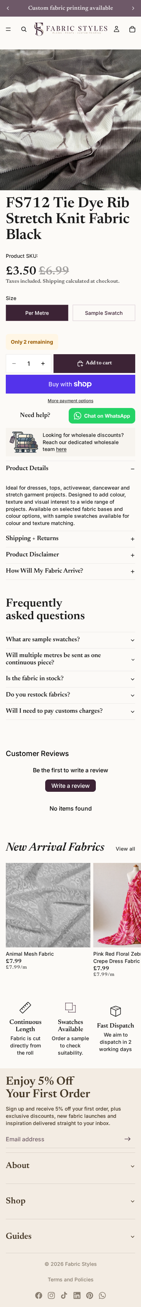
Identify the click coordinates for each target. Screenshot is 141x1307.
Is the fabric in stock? (35, 679)
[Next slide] (133, 8)
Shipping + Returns (32, 538)
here (61, 449)
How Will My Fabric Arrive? (44, 571)
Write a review (70, 785)
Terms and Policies (71, 1279)
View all (125, 849)
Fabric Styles (81, 1264)
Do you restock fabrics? (38, 695)
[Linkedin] (77, 1295)
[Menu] (8, 29)
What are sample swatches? (43, 640)
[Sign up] (127, 1139)
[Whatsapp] (102, 1295)
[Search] (24, 29)
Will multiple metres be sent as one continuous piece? (53, 659)
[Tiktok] (64, 1295)
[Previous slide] (8, 8)
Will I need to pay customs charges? (54, 711)
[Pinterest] (89, 1295)
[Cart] (132, 29)
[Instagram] (51, 1295)
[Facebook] (38, 1295)
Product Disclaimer (32, 555)
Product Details (27, 468)
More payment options (70, 400)
